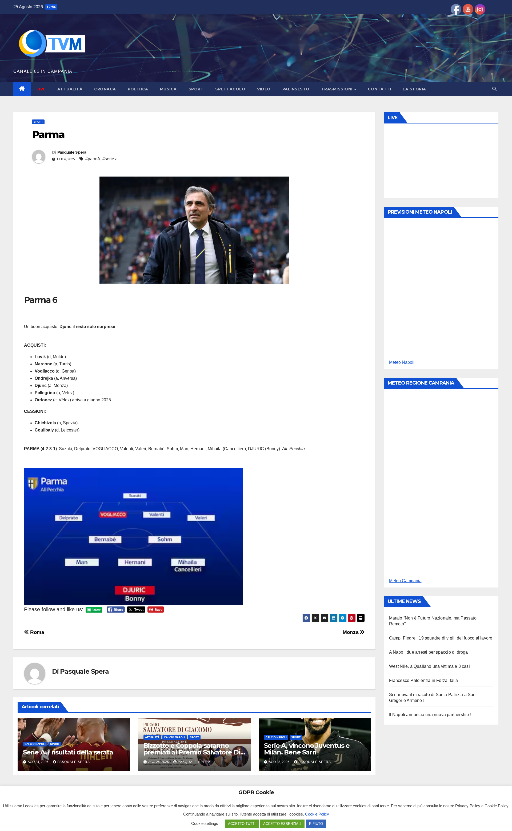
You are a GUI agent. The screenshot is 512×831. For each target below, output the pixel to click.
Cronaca (105, 89)
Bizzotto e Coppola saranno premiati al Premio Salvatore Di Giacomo (191, 752)
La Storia (414, 89)
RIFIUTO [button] (316, 824)
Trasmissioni (337, 89)
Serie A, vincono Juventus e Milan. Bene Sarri (307, 749)
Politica (138, 89)
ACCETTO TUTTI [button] (241, 824)
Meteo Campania (405, 580)
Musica (168, 89)
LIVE (41, 89)
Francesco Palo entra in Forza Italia (423, 680)
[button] (494, 89)
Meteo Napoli (401, 362)
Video (264, 89)
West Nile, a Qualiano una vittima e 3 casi (429, 666)
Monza (351, 632)
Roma (36, 632)
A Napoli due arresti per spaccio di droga (428, 652)
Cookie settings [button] (204, 823)
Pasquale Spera (71, 152)
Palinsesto (296, 89)
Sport (196, 89)
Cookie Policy (317, 814)
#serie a (110, 159)
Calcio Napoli (35, 743)
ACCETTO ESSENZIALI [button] (282, 824)
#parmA (92, 159)
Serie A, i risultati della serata (68, 752)
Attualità (70, 89)
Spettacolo (230, 89)
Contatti (379, 89)
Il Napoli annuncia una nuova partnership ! (430, 714)
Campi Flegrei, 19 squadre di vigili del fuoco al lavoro (441, 638)
